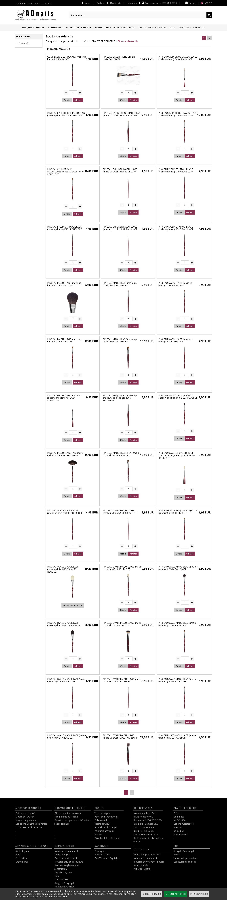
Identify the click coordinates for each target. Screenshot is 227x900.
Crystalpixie (100, 851)
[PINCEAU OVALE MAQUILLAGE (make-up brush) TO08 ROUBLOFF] (184, 653)
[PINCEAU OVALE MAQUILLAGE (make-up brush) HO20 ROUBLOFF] (128, 653)
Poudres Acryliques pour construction (66, 867)
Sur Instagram (22, 851)
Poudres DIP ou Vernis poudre (149, 861)
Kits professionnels (143, 816)
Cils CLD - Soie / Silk (144, 830)
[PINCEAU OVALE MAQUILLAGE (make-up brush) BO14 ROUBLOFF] (184, 597)
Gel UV (177, 854)
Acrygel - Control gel (184, 851)
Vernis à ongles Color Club (147, 854)
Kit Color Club (141, 865)
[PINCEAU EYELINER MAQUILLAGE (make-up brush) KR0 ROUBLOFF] (128, 199)
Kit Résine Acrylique (64, 886)
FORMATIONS (102, 27)
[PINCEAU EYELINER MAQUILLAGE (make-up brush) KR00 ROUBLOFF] (184, 199)
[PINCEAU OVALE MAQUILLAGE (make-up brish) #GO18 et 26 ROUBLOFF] (72, 598)
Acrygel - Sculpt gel (64, 883)
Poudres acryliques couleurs (69, 861)
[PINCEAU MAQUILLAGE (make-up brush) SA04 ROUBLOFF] (184, 369)
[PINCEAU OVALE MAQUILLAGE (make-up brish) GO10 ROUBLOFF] (128, 597)
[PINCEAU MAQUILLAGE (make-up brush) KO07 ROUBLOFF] (184, 313)
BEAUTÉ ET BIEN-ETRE (103, 41)
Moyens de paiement (26, 820)
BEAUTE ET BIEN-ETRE (80, 27)
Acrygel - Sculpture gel (106, 827)
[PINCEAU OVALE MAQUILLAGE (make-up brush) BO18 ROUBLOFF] (72, 653)
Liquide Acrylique (63, 872)
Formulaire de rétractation (28, 827)
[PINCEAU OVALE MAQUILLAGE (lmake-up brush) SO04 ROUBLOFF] (184, 541)
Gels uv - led (101, 820)
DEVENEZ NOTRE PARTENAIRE (152, 27)
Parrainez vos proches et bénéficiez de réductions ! (72, 822)
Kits (57, 875)
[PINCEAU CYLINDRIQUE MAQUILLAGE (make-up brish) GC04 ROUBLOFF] (184, 87)
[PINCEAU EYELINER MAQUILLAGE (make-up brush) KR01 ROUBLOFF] (72, 257)
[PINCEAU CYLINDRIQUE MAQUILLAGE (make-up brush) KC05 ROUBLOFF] (128, 143)
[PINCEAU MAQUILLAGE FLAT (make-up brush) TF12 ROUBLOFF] (128, 483)
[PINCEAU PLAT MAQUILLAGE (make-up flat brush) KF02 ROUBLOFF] (184, 765)
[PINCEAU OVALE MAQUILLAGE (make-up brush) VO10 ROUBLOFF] (72, 765)
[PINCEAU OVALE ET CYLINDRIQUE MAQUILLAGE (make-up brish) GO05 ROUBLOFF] (184, 484)
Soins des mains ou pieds (67, 858)
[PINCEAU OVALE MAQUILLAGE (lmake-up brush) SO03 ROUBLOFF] (128, 541)
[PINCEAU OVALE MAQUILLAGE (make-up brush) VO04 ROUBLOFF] (72, 709)
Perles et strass (102, 854)
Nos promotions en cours (68, 813)
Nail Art (98, 834)
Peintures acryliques (104, 830)
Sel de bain (179, 830)
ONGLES (40, 27)
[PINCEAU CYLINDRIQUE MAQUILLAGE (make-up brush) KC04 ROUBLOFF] (72, 143)
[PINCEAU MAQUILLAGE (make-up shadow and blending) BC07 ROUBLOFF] (184, 425)
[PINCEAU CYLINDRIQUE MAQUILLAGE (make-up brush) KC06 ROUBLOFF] (184, 143)
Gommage (179, 816)
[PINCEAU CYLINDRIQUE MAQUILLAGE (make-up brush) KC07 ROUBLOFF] (72, 201)
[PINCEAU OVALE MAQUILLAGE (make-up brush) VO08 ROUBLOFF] (184, 709)
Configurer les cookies (185, 861)
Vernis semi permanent (66, 851)
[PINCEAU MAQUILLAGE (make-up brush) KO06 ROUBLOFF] (128, 313)
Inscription (199, 27)
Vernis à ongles (62, 854)
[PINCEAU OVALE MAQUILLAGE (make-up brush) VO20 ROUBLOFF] (128, 765)
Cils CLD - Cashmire (144, 827)
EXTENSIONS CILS (57, 27)
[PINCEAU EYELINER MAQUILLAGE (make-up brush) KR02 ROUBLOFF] (128, 257)
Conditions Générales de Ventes (31, 823)
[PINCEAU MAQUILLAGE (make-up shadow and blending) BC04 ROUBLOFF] (72, 427)
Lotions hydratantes (184, 823)
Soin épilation (180, 834)
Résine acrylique (103, 823)
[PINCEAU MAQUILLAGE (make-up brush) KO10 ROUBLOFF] (72, 369)
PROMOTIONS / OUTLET (124, 27)
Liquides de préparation (185, 858)
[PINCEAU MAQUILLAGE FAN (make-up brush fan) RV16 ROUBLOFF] (72, 483)
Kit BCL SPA (180, 820)
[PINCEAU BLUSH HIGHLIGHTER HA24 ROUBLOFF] (128, 87)
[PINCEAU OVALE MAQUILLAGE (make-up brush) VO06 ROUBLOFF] (128, 709)
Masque (178, 827)
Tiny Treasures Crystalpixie (108, 858)
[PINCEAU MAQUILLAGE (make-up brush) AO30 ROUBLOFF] (72, 313)
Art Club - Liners (142, 868)
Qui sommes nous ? (25, 813)
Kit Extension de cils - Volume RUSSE (148, 840)
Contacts (184, 27)
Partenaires (21, 858)
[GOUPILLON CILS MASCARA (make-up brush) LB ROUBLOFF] (72, 87)
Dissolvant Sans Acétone (107, 838)
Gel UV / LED (61, 879)
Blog (172, 27)
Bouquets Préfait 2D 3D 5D (148, 820)
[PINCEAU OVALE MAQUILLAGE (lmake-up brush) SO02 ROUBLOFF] (72, 541)
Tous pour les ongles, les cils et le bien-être (67, 41)
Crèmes (177, 813)
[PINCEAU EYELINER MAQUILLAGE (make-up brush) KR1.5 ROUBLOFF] (184, 257)
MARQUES (27, 27)
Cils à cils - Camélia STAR (146, 823)
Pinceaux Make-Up (128, 41)
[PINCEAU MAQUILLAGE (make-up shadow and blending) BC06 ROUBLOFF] (128, 427)
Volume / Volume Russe (146, 813)
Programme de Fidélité (66, 816)
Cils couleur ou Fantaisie (146, 834)
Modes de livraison (24, 816)
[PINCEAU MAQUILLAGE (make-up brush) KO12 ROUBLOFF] (128, 369)
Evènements (21, 861)
